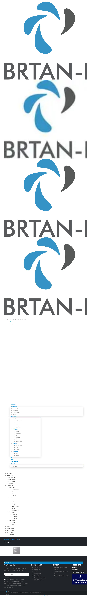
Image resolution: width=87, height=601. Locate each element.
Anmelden (15, 466)
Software (15, 429)
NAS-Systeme (19, 427)
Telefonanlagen (16, 412)
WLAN (17, 455)
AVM (17, 453)
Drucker (17, 423)
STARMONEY (19, 441)
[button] (9, 321)
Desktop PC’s (19, 421)
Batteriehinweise (39, 580)
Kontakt (14, 319)
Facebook (74, 567)
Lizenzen (18, 449)
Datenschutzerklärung (19, 585)
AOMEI (17, 431)
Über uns (9, 319)
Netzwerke (15, 410)
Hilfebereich (10, 528)
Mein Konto (14, 464)
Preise (11, 483)
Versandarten (38, 576)
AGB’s (35, 571)
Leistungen (14, 406)
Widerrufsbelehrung (40, 578)
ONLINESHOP (10, 530)
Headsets (18, 447)
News (8, 526)
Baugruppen (18, 445)
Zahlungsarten (38, 574)
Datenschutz (37, 567)
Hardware (15, 419)
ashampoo (18, 433)
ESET (17, 439)
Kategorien (13, 416)
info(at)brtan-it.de (63, 576)
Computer (15, 408)
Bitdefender (18, 437)
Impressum (37, 569)
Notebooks (18, 425)
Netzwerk (15, 451)
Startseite (9, 473)
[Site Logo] (7, 592)
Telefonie (15, 443)
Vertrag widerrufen (43, 596)
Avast (17, 435)
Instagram (75, 569)
